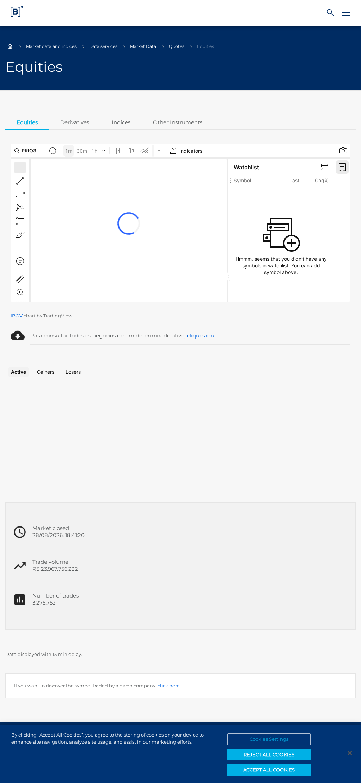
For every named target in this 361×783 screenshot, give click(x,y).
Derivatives (74, 122)
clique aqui (201, 335)
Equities (27, 122)
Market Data (143, 46)
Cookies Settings (269, 739)
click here (169, 685)
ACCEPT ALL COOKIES (269, 769)
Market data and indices (51, 46)
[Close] (349, 753)
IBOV (17, 315)
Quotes (176, 46)
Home (9, 46)
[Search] (330, 13)
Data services (103, 46)
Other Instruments (177, 122)
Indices (121, 122)
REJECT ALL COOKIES (269, 754)
